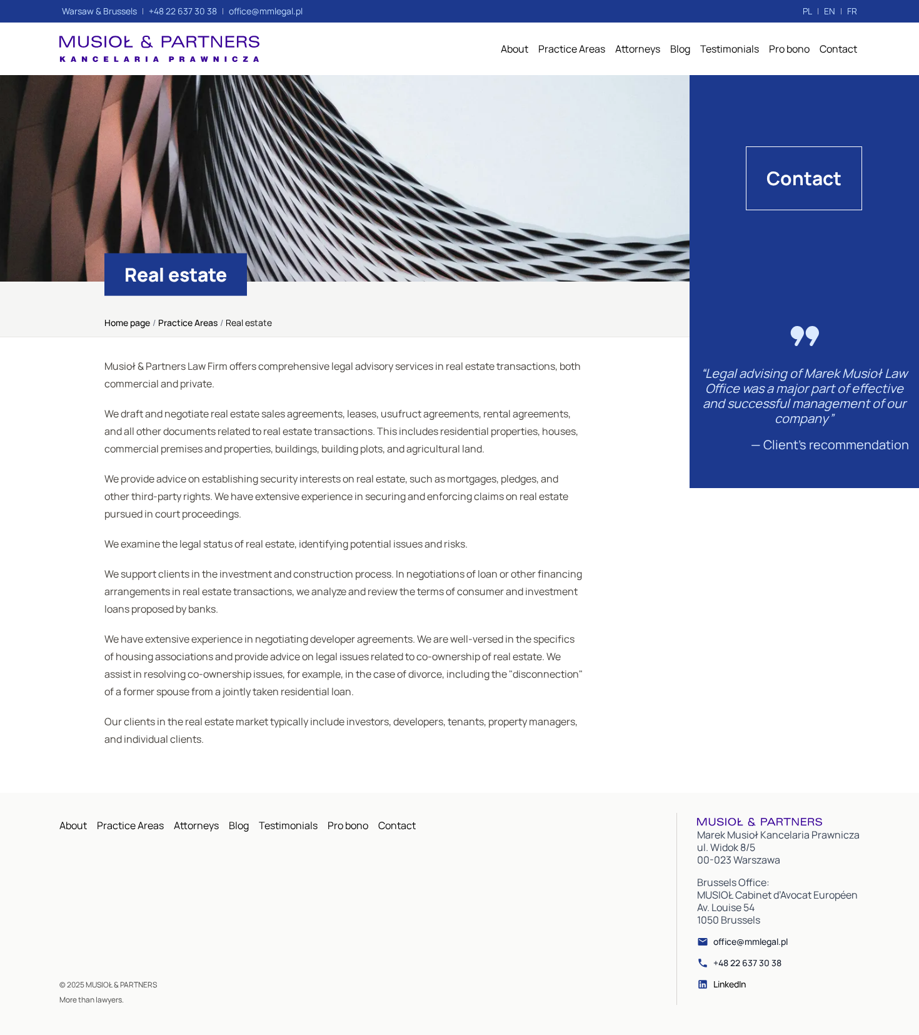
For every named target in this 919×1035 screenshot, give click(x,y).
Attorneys (637, 49)
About (514, 49)
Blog (680, 49)
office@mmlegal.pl (750, 941)
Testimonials (729, 49)
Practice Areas (571, 49)
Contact (838, 49)
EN (829, 11)
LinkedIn (729, 984)
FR (852, 11)
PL (807, 11)
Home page (127, 323)
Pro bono (789, 49)
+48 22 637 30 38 (747, 963)
